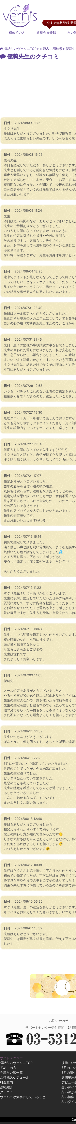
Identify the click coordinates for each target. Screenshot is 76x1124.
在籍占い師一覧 (11, 1072)
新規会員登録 (46, 32)
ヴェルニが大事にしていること (22, 1097)
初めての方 (17, 32)
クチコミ (6, 1092)
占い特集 (67, 1097)
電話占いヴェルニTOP (16, 1063)
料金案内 (6, 1082)
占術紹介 (6, 1087)
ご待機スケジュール (14, 1077)
